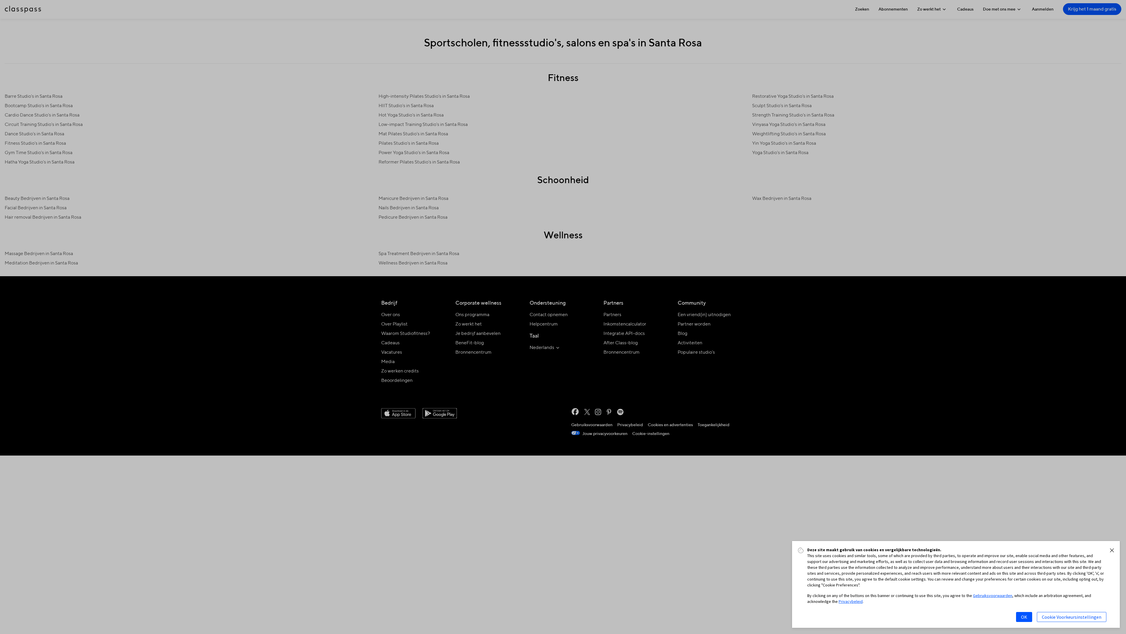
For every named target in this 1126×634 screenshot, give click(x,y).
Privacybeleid (851, 601)
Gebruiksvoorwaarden (992, 595)
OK (1024, 617)
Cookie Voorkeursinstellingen (1071, 617)
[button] (1112, 550)
